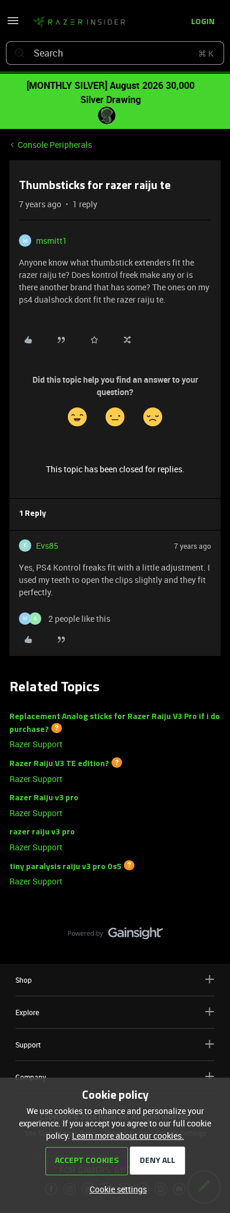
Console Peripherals (55, 144)
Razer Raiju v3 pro (43, 798)
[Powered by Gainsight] (115, 936)
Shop (23, 980)
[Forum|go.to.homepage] (79, 22)
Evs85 (47, 545)
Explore (27, 1012)
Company (30, 1077)
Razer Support (36, 744)
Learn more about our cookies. (128, 1135)
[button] (13, 24)
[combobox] (115, 53)
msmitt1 (51, 240)
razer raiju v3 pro (42, 832)
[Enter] (19, 53)
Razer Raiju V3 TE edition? (59, 764)
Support (28, 1044)
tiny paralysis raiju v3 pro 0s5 (65, 866)
